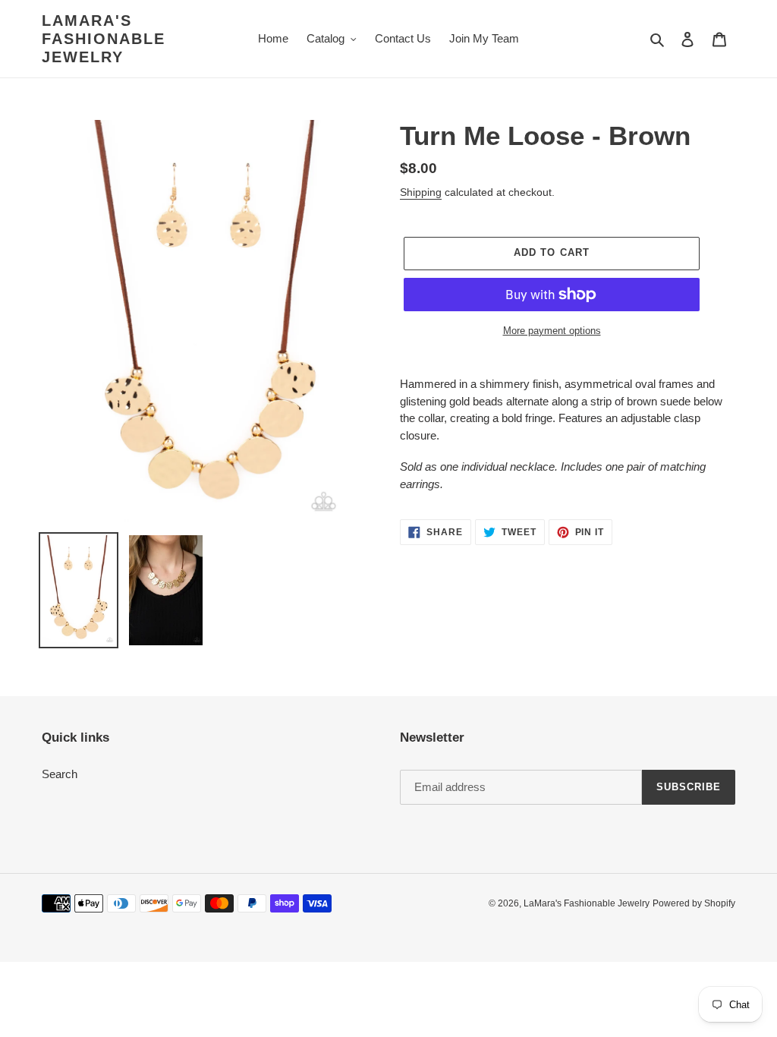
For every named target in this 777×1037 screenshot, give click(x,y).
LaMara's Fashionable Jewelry (103, 38)
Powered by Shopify (694, 903)
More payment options (552, 330)
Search (59, 774)
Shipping (421, 192)
